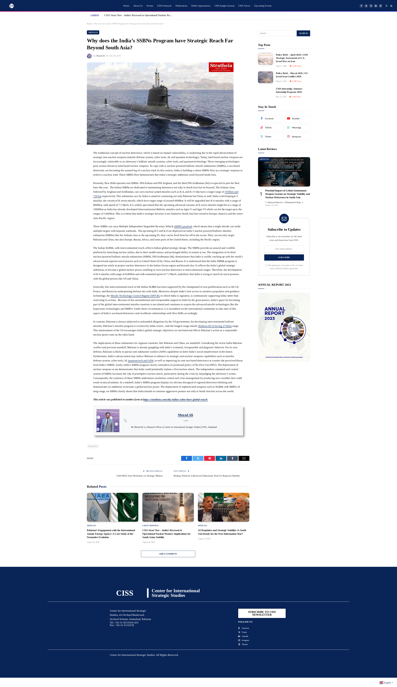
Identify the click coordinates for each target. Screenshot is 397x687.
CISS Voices (244, 5)
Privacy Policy (283, 268)
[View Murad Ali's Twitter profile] (125, 420)
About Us (138, 5)
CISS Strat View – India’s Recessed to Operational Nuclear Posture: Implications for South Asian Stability (166, 534)
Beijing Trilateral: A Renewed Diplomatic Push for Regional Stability (207, 475)
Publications (181, 5)
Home (126, 5)
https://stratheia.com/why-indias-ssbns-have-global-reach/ (175, 399)
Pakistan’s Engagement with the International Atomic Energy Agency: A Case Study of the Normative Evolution (111, 534)
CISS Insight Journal (224, 5)
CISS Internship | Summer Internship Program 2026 (289, 90)
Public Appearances (200, 5)
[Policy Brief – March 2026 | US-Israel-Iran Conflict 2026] (265, 77)
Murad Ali (100, 56)
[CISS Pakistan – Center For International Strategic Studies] (12, 6)
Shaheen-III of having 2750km (215, 325)
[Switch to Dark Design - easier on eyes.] (386, 6)
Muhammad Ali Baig (293, 202)
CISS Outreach (164, 5)
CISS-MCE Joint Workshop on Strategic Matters (139, 475)
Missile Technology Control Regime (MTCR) (135, 295)
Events (150, 5)
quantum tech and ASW (140, 360)
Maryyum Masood (275, 202)
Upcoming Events (263, 5)
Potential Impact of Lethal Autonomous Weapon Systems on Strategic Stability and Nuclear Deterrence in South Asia (287, 194)
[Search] (391, 5)
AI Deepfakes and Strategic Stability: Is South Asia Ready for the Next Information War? (139, 15)
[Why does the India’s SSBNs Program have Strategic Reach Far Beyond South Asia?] (160, 144)
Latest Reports (150, 525)
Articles (93, 32)
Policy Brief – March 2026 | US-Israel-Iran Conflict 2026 (292, 75)
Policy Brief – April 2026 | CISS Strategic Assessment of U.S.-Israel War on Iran (292, 58)
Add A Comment (168, 554)
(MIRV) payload (183, 226)
